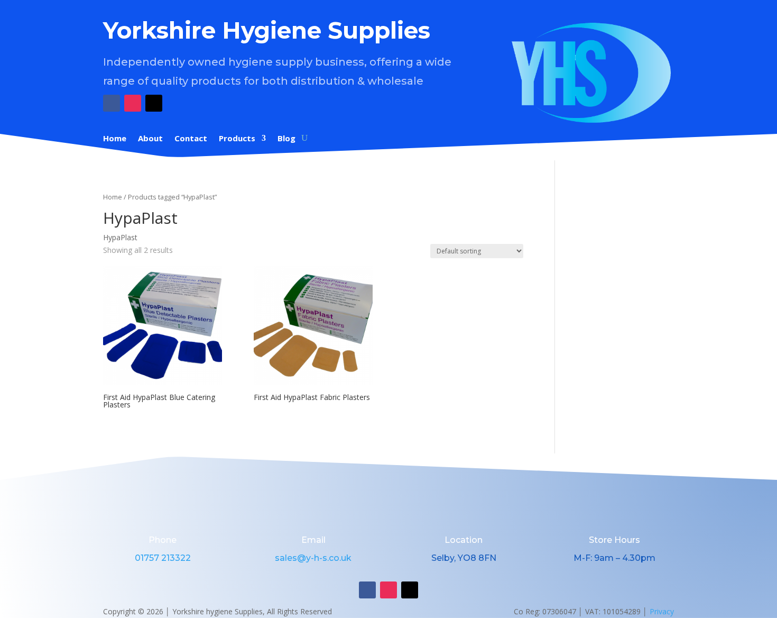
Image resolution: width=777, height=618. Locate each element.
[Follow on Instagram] (132, 103)
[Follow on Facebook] (111, 103)
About (150, 138)
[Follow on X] (153, 103)
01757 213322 (163, 558)
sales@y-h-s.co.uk (313, 558)
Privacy (662, 611)
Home (114, 138)
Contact (190, 138)
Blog (286, 138)
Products (237, 138)
